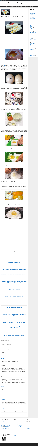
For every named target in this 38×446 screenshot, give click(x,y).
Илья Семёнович (29, 434)
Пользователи (26, 6)
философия (15, 435)
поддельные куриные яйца (6, 343)
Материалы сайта (13, 6)
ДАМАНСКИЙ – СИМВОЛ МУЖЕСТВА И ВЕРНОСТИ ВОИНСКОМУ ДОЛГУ (14, 335)
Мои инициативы (32, 43)
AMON (27, 432)
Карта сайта (17, 6)
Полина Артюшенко (32, 48)
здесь (4, 65)
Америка (31, 26)
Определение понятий (32, 45)
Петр (27, 430)
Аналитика (31, 27)
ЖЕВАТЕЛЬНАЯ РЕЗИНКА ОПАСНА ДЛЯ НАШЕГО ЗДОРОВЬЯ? (14, 296)
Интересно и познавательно (33, 39)
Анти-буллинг (31, 28)
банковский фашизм (17, 424)
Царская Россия (32, 54)
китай (2, 343)
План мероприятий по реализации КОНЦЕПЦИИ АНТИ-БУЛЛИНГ (33, 19)
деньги (21, 427)
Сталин (19, 423)
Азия (30, 25)
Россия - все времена (3, 342)
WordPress (23, 444)
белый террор (20, 424)
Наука (30, 44)
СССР (22, 422)
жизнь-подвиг (18, 428)
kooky (2, 426)
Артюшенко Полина (15, 421)
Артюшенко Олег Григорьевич (19, 3)
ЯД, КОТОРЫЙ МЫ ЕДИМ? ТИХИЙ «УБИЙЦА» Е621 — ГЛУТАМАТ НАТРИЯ (14, 322)
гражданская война (18, 427)
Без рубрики (31, 31)
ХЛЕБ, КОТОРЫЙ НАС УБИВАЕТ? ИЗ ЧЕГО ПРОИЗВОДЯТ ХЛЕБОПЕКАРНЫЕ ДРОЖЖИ (14, 300)
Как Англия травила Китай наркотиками (14, 289)
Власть (30, 34)
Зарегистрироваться (5, 0)
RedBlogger (2, 358)
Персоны (31, 47)
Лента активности (22, 6)
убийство (21, 434)
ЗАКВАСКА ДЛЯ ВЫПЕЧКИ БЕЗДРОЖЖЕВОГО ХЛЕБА (14, 307)
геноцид (20, 425)
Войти (1, 0)
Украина (31, 53)
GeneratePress (19, 444)
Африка (31, 30)
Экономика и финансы (8, 342)
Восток (30, 36)
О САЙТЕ (8, 421)
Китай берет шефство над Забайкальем (14, 262)
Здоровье (31, 38)
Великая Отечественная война (21, 421)
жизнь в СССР (18, 430)
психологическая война (18, 434)
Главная (6, 6)
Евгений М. (28, 428)
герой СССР (19, 426)
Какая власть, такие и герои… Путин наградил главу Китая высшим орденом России (13, 274)
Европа (31, 37)
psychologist (2, 421)
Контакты (30, 6)
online (2, 423)
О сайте (9, 6)
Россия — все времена (32, 52)
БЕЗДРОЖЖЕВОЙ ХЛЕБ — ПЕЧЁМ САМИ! (14, 303)
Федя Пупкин (3, 364)
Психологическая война (33, 51)
